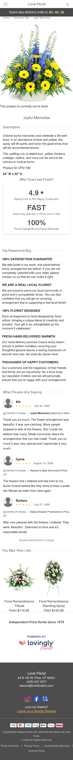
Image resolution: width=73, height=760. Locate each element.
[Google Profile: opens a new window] (45, 699)
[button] (64, 751)
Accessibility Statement (57, 745)
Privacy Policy (31, 745)
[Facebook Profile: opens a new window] (36, 699)
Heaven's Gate (38, 470)
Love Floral (36, 4)
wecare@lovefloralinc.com (36, 685)
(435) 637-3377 (37, 681)
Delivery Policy (36, 751)
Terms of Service (10, 745)
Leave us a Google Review (36, 711)
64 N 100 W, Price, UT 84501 (36, 678)
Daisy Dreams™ (39, 512)
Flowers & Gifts (21, 17)
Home (6, 17)
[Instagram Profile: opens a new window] (27, 699)
